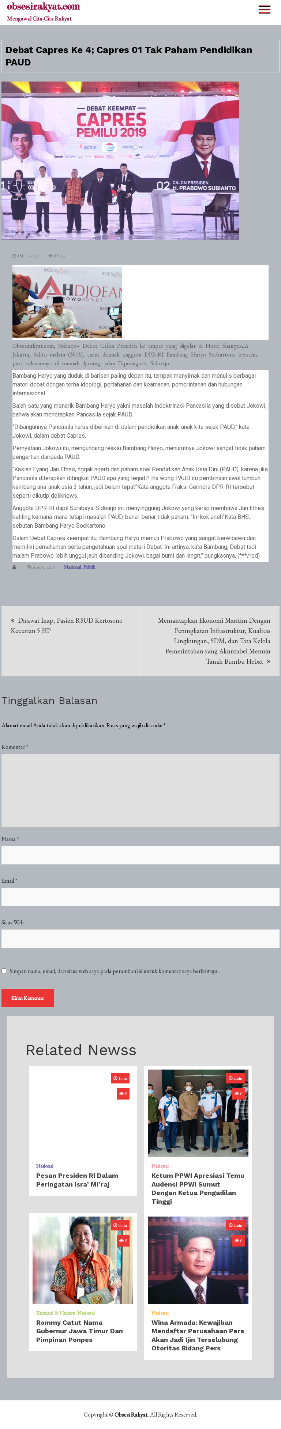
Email (9, 881)
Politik (89, 566)
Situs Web (12, 922)
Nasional (72, 566)
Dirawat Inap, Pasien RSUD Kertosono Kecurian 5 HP (67, 625)
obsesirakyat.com (43, 6)
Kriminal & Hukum (55, 1312)
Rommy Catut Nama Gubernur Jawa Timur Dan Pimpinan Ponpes (79, 1331)
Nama (10, 839)
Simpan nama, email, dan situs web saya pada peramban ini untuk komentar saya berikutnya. (114, 971)
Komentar (14, 747)
